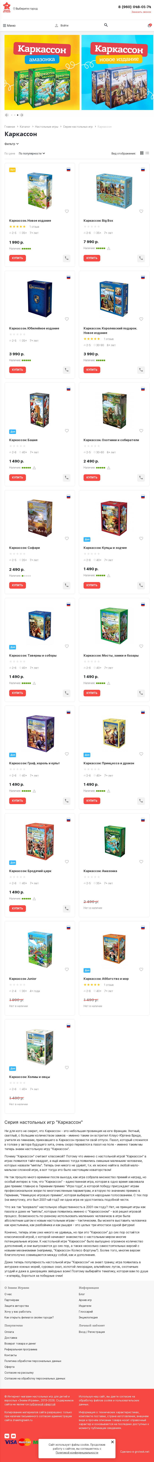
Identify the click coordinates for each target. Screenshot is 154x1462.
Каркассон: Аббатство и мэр (106, 979)
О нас (8, 1294)
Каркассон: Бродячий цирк (30, 871)
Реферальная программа (21, 1349)
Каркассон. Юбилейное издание (34, 328)
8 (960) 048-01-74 (134, 7)
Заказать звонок (141, 11)
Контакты (11, 1355)
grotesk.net (142, 1451)
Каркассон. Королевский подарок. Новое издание (110, 330)
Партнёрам (12, 1300)
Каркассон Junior (22, 979)
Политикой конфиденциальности (77, 1452)
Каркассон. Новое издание (30, 220)
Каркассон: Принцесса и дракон (109, 763)
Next (21, 115)
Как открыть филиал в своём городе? (29, 1317)
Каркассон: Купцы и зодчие (105, 548)
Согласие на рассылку (19, 1372)
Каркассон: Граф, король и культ (34, 763)
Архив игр (85, 1300)
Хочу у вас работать (18, 1311)
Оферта (9, 1366)
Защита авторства (17, 1305)
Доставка (11, 1337)
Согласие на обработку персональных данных (35, 1378)
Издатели (85, 1305)
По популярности (30, 153)
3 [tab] (17, 115)
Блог (82, 1294)
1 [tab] (11, 115)
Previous (7, 115)
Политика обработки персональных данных (33, 1361)
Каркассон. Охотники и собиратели (111, 440)
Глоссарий (86, 1311)
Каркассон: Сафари (24, 548)
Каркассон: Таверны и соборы (33, 655)
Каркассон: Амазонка (100, 871)
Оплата (9, 1331)
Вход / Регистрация (92, 1331)
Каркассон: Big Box (98, 220)
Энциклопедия (88, 1317)
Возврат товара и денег (20, 1343)
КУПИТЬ (17, 258)
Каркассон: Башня (23, 440)
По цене (10, 153)
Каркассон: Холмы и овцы (29, 1077)
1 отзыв (34, 226)
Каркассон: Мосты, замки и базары (111, 655)
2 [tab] (14, 115)
